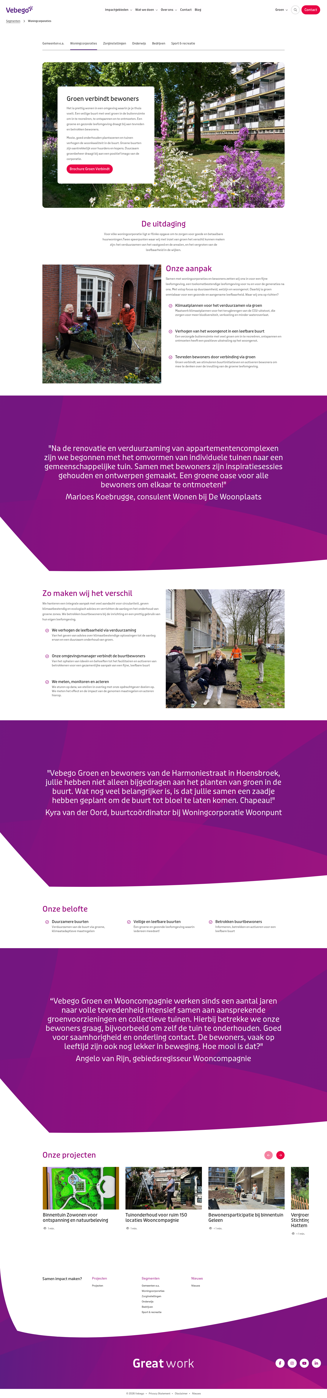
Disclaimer (181, 1393)
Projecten (97, 1285)
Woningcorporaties (83, 43)
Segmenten (13, 21)
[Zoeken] (295, 9)
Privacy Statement (159, 1393)
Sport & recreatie (183, 43)
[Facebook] (280, 1363)
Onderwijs (139, 43)
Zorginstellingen (114, 43)
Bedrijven (158, 43)
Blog (198, 10)
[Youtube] (304, 1363)
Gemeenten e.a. (53, 43)
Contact (186, 10)
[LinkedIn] (316, 1363)
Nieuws (195, 1285)
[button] (268, 1155)
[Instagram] (292, 1363)
